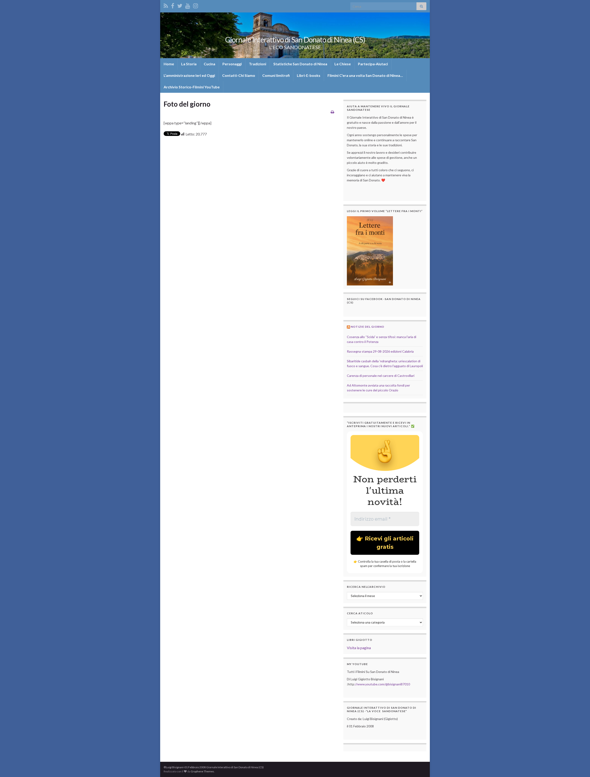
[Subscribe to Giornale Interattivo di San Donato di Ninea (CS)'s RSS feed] (166, 5)
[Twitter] (179, 5)
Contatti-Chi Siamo (238, 75)
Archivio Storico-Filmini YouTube (192, 87)
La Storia (189, 64)
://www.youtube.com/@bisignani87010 (382, 684)
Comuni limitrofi (276, 75)
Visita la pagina (359, 647)
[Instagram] (195, 5)
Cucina (209, 64)
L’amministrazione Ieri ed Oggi (189, 75)
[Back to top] (579, 766)
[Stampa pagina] (332, 112)
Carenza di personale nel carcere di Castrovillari (380, 376)
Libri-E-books (308, 75)
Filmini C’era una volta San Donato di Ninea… (365, 75)
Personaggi (232, 64)
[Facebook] (172, 5)
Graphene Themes (202, 771)
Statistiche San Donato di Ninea (300, 64)
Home (169, 64)
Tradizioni (257, 64)
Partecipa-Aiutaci (373, 64)
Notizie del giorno (367, 326)
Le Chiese (342, 64)
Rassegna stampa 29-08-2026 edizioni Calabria (380, 351)
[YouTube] (187, 5)
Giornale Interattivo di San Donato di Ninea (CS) (295, 39)
